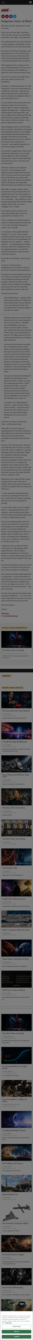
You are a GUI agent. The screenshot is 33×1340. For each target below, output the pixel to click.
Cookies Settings (16, 1326)
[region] (16, 1325)
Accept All (16, 1336)
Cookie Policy (8, 1323)
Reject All (16, 1331)
